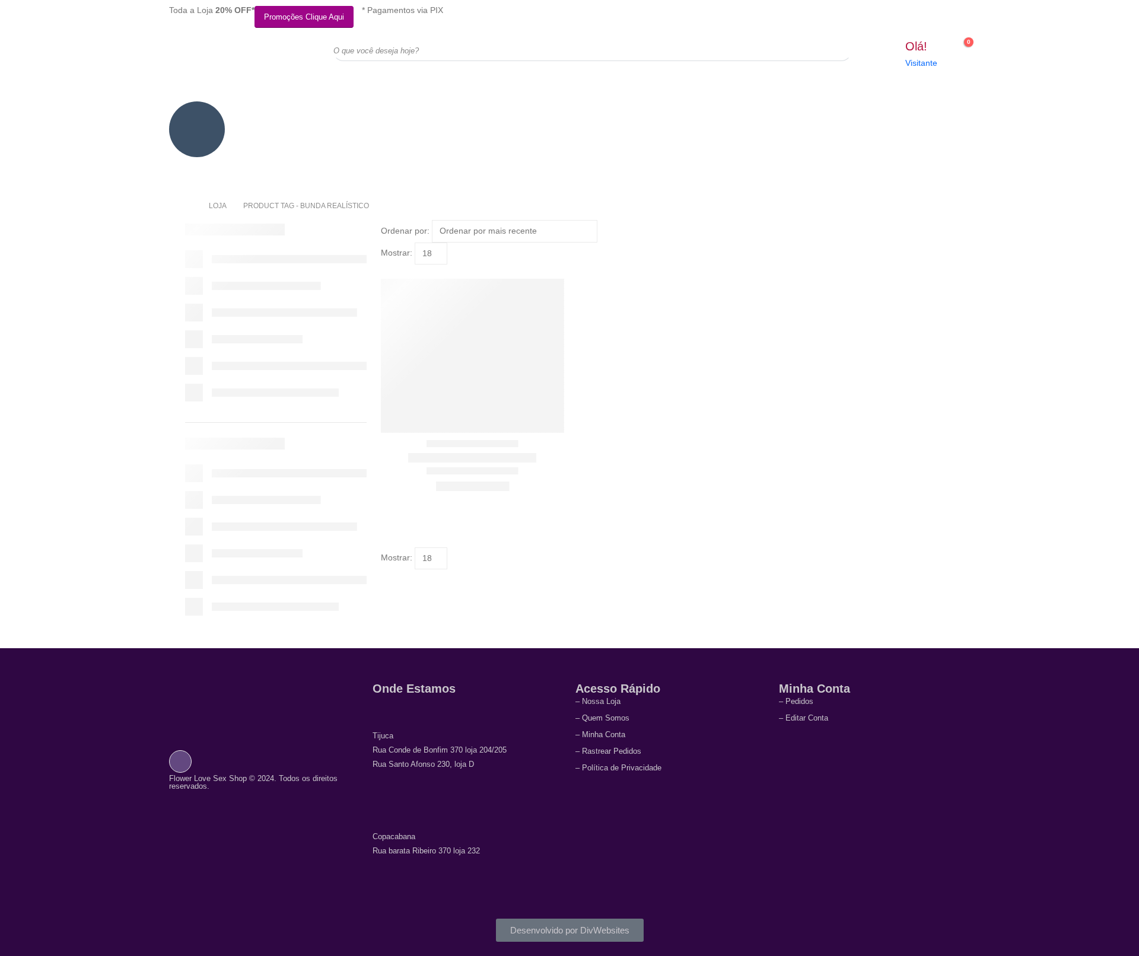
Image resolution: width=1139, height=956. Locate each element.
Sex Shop (197, 167)
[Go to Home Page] (188, 206)
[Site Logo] (228, 60)
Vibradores (332, 111)
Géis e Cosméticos (739, 117)
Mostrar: (396, 252)
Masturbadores (468, 111)
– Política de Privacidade (618, 767)
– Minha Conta (600, 734)
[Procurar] (834, 50)
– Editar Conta (803, 717)
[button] (386, 271)
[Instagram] (180, 761)
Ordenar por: (405, 230)
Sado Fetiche (604, 111)
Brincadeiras (806, 111)
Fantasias (671, 111)
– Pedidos (796, 701)
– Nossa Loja (598, 701)
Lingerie (400, 111)
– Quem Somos (602, 717)
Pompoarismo (874, 111)
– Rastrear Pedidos (608, 751)
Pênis (941, 111)
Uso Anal (535, 111)
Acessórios (264, 111)
